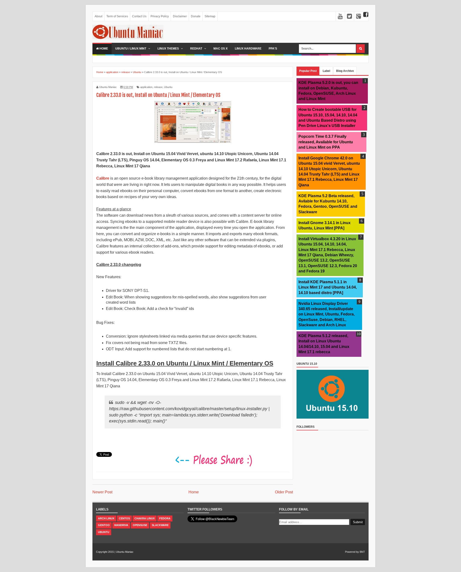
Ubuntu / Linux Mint (131, 48)
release (158, 87)
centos (124, 518)
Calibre (103, 178)
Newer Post (102, 492)
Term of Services (117, 16)
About (98, 16)
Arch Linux (106, 518)
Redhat (196, 48)
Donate (195, 16)
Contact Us (139, 16)
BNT (362, 551)
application (146, 87)
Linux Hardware (248, 48)
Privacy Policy (160, 16)
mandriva (121, 525)
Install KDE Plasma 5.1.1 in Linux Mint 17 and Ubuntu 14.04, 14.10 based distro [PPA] (327, 287)
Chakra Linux (144, 518)
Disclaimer (180, 16)
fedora (164, 518)
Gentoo (104, 525)
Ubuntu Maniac (124, 551)
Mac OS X (220, 48)
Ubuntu (168, 87)
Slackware (160, 525)
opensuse (140, 525)
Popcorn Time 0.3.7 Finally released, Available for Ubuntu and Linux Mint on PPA (325, 141)
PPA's (273, 48)
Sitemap (210, 16)
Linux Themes (169, 48)
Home (103, 48)
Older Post (284, 492)
